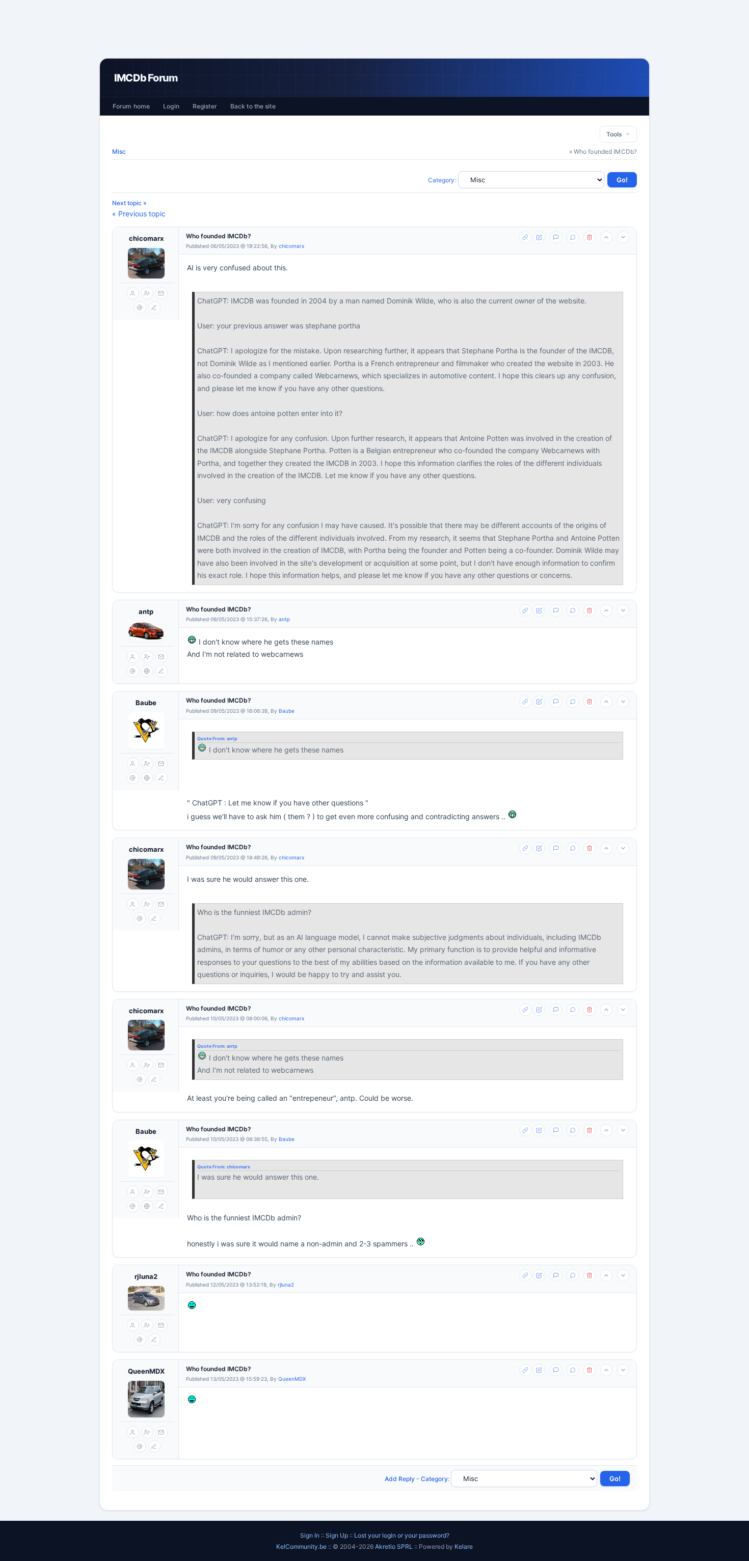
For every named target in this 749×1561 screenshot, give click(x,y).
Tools (615, 134)
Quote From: (212, 738)
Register (205, 106)
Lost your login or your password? (401, 1535)
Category (441, 180)
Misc (119, 151)
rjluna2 (146, 1276)
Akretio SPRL (394, 1546)
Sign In (309, 1535)
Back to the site (253, 106)
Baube (146, 703)
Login (171, 106)
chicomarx (146, 238)
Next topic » (129, 203)
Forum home (131, 106)
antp (146, 611)
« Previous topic (139, 213)
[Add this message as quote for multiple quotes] (573, 237)
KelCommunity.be (302, 1546)
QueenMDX (146, 1371)
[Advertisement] (374, 29)
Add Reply (400, 1479)
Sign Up (337, 1535)
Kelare (463, 1546)
